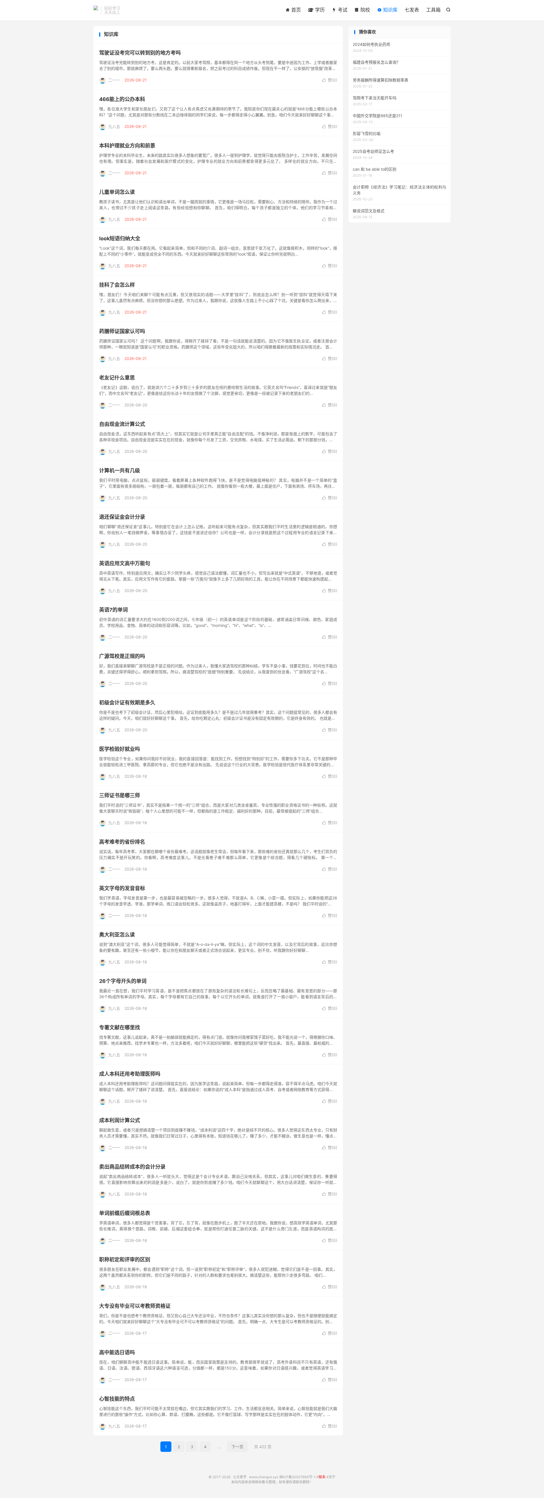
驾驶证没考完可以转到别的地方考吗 (140, 53)
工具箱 (433, 10)
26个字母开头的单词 (122, 981)
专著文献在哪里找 (119, 1027)
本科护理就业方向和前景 (127, 146)
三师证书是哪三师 (119, 795)
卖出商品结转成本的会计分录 (132, 1167)
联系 (322, 1477)
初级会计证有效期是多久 (127, 703)
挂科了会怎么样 (117, 285)
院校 (364, 10)
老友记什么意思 (117, 378)
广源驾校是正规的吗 (122, 656)
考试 (341, 10)
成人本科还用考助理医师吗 (129, 1074)
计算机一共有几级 (119, 470)
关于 (332, 1477)
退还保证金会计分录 (122, 517)
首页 (295, 10)
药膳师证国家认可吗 (122, 331)
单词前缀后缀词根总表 (124, 1213)
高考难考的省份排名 (122, 842)
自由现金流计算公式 (122, 424)
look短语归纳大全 (119, 238)
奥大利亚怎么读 (117, 935)
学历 (319, 10)
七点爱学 (96, 10)
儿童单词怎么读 (117, 192)
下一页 (237, 1446)
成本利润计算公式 (119, 1120)
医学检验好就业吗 (119, 749)
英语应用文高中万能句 (124, 563)
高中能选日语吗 (117, 1352)
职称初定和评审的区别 (124, 1260)
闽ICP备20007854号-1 (297, 1477)
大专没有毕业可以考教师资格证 (135, 1306)
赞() (329, 80)
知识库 (390, 10)
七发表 (412, 10)
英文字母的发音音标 (122, 888)
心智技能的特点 (117, 1399)
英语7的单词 (113, 610)
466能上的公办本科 (122, 99)
